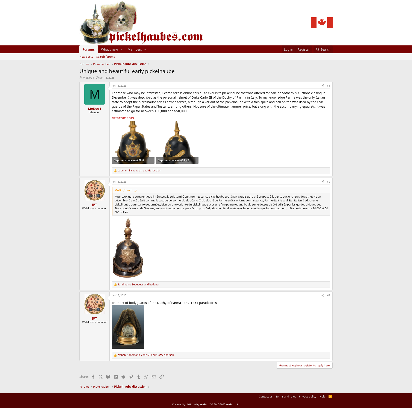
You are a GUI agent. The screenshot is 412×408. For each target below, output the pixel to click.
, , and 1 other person (146, 355)
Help (323, 396)
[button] (121, 49)
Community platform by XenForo (206, 404)
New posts (86, 56)
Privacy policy (307, 396)
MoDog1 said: (123, 190)
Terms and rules (286, 396)
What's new (109, 49)
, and (139, 170)
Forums (89, 49)
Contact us (266, 396)
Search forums (105, 56)
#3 (328, 295)
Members (135, 49)
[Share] (323, 85)
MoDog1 (88, 78)
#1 (328, 85)
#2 (328, 181)
